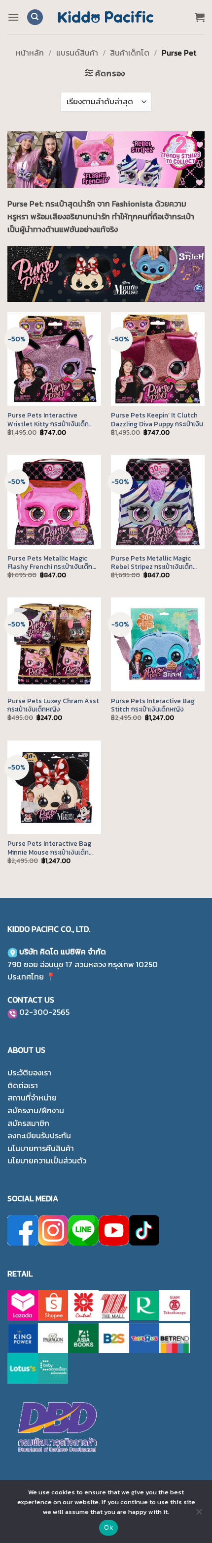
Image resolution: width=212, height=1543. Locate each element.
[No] (199, 1514)
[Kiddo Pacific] (106, 17)
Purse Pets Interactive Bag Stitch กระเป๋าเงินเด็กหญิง (153, 705)
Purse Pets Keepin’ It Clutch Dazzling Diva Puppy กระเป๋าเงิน (157, 419)
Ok (108, 1527)
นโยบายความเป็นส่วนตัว (46, 1160)
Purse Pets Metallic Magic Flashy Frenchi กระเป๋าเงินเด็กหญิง (49, 562)
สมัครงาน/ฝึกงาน (35, 1110)
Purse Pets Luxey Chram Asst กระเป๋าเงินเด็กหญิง (53, 705)
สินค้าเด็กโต (129, 53)
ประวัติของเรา (29, 1072)
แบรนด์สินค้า (77, 53)
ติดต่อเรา (22, 1085)
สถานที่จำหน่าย (32, 1097)
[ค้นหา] (35, 17)
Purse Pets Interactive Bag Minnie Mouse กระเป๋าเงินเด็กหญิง (49, 848)
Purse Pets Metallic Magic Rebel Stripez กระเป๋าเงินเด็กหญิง (152, 562)
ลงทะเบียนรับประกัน (39, 1135)
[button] (13, 17)
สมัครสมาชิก (28, 1123)
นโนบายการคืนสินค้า (40, 1148)
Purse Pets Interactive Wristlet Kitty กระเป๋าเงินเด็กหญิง (48, 419)
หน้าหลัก (30, 53)
